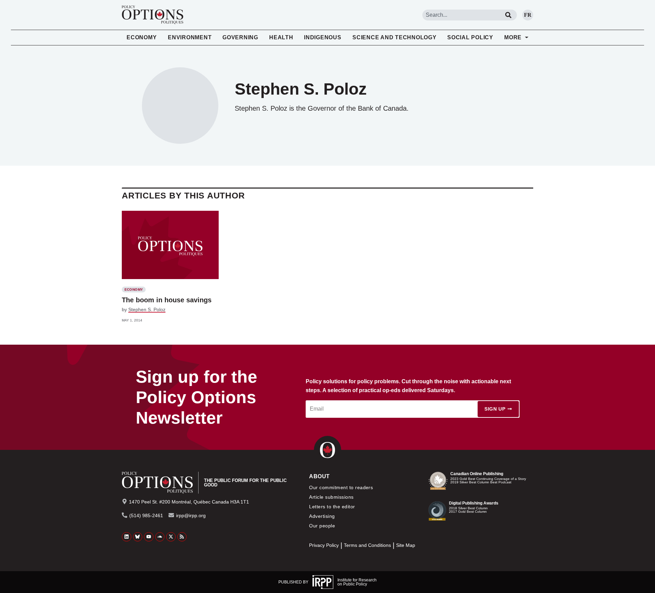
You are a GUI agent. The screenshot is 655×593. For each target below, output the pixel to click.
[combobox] (461, 15)
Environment (190, 37)
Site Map (405, 545)
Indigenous (322, 37)
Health (281, 37)
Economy (142, 37)
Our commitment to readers (341, 487)
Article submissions (331, 497)
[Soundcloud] (160, 537)
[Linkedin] (126, 537)
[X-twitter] (171, 537)
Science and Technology (394, 37)
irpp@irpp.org (191, 515)
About (319, 476)
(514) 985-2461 (146, 515)
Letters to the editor (332, 506)
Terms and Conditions (367, 545)
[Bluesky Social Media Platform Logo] (138, 537)
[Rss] (182, 537)
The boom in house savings (167, 300)
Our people (322, 525)
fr (528, 15)
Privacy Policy (324, 545)
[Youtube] (149, 537)
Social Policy (470, 37)
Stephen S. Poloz (146, 309)
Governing (240, 37)
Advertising (322, 516)
